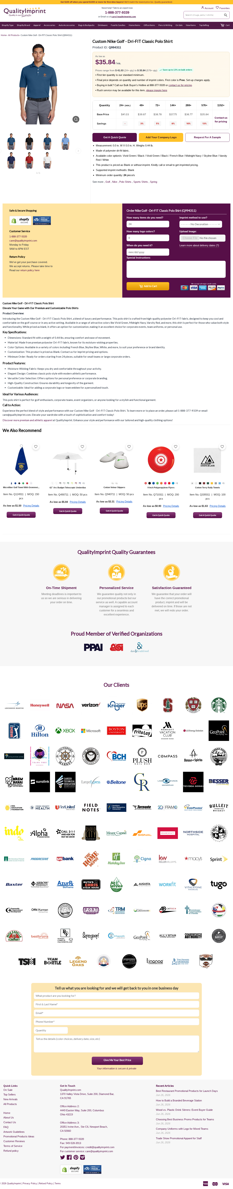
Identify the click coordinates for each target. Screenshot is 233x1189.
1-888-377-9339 (117, 12)
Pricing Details (31, 505)
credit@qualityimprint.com (99, 1147)
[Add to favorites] (35, 446)
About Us (8, 1117)
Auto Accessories (67, 25)
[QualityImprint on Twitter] (62, 1158)
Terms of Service (12, 1146)
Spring (153, 181)
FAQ (6, 1127)
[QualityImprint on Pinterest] (75, 1158)
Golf (107, 181)
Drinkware (102, 25)
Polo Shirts (125, 181)
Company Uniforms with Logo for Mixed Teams (182, 1128)
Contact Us (9, 1122)
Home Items (134, 25)
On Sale (179, 25)
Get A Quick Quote (21, 515)
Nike (114, 181)
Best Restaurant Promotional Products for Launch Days (187, 1090)
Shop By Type (7, 25)
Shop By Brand (23, 25)
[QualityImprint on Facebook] (69, 1158)
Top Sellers (9, 1094)
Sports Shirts (140, 181)
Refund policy (11, 1150)
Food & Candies (118, 25)
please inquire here (156, 90)
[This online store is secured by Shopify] (20, 220)
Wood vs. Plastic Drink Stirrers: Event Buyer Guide (184, 1109)
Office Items (149, 25)
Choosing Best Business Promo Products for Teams (185, 1119)
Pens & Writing (165, 25)
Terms (58, 1183)
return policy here (30, 270)
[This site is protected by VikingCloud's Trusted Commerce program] (42, 220)
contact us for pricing (180, 85)
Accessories (49, 25)
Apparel (36, 25)
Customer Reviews (14, 1141)
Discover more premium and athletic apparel (27, 420)
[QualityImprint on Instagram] (82, 1158)
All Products (10, 1104)
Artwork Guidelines (14, 1131)
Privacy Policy (30, 1183)
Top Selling (204, 25)
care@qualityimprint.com (123, 17)
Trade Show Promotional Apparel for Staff (179, 1138)
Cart (227, 25)
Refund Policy (46, 1183)
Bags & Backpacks (86, 25)
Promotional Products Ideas (18, 1136)
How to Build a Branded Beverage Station (179, 1100)
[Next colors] (78, 151)
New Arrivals (10, 1099)
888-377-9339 (76, 1139)
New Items (191, 25)
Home (6, 1112)
